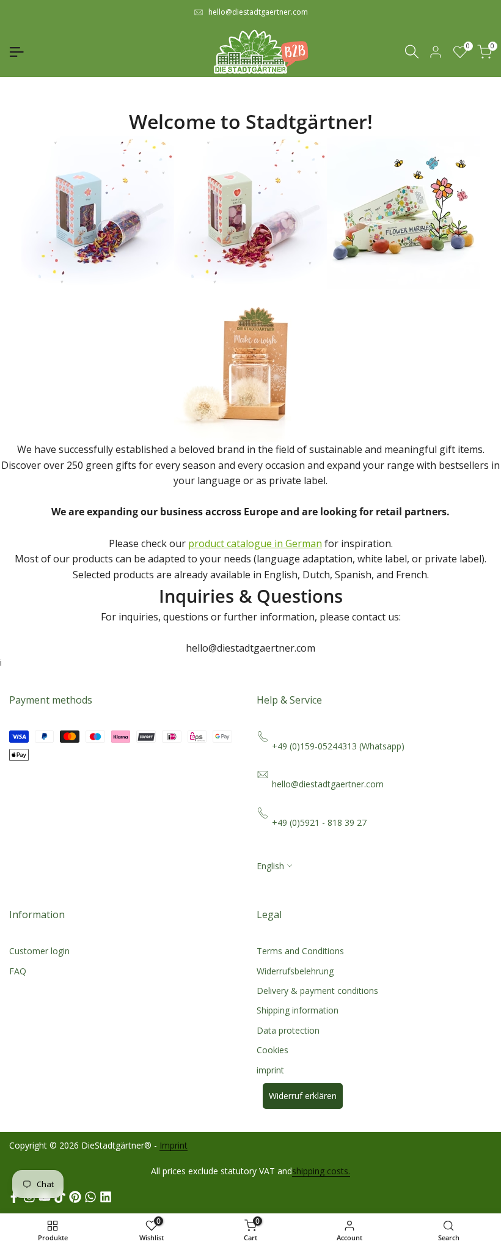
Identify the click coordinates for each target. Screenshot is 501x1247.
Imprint (173, 1145)
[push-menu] (16, 52)
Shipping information (297, 1010)
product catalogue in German (255, 543)
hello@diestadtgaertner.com (258, 12)
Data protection (288, 1030)
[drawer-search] (412, 52)
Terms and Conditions (300, 951)
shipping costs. (321, 1171)
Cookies (272, 1050)
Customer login (39, 951)
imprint (270, 1070)
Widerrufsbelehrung (295, 971)
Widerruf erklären (303, 1096)
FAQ (17, 971)
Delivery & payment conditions (317, 990)
